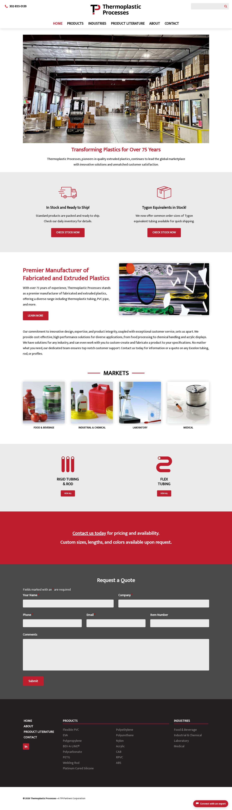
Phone (28, 615)
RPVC (119, 757)
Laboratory (181, 740)
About (154, 23)
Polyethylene (124, 729)
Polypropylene (72, 740)
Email (90, 615)
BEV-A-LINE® (71, 746)
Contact (172, 23)
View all (67, 493)
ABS (118, 763)
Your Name (31, 595)
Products (75, 23)
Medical (179, 746)
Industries (97, 23)
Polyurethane (125, 735)
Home (57, 23)
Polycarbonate (72, 752)
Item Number (159, 615)
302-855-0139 (18, 6)
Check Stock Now (68, 232)
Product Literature (128, 23)
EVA (65, 735)
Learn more (35, 315)
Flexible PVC (71, 729)
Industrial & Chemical (188, 735)
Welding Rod (71, 763)
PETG (66, 757)
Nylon (120, 740)
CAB (118, 752)
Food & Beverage (185, 729)
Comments (30, 634)
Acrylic (120, 746)
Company (125, 595)
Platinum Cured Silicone (78, 768)
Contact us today (89, 533)
